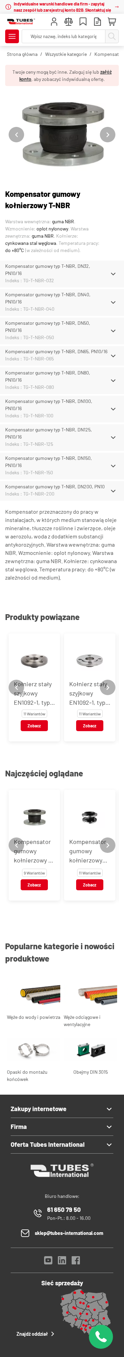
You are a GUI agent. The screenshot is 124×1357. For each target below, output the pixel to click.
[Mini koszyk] (112, 21)
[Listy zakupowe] (83, 22)
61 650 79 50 (64, 1209)
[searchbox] (63, 36)
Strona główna (22, 54)
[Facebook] (76, 1262)
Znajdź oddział (32, 1334)
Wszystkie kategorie (66, 54)
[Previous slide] (16, 134)
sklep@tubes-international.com (69, 1233)
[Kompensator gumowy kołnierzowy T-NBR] (62, 134)
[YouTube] (48, 1262)
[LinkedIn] (62, 1262)
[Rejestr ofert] (97, 22)
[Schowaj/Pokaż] (113, 274)
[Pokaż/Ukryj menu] (12, 36)
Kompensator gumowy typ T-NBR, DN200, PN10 (55, 486)
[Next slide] (107, 134)
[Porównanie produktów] (68, 22)
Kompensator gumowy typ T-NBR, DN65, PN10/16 (56, 351)
